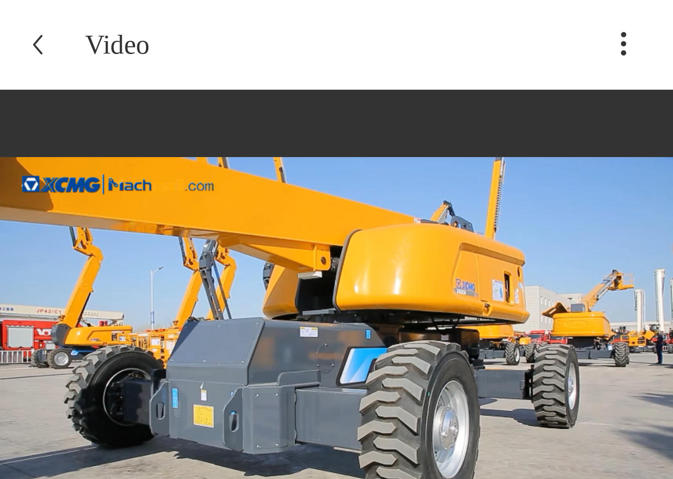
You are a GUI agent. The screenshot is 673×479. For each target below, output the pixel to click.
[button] (623, 59)
